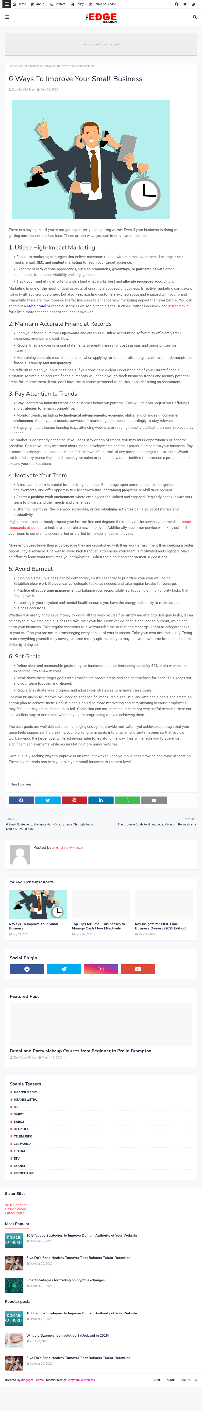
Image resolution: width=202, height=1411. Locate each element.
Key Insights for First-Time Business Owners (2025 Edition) (160, 926)
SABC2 (19, 1122)
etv (17, 1158)
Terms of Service (105, 4)
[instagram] (193, 4)
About (40, 4)
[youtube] (138, 969)
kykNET (20, 1166)
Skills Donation (16, 1205)
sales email (36, 306)
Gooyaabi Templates (81, 1380)
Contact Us (189, 1380)
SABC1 (19, 1114)
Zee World (22, 1144)
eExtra (19, 1151)
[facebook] (177, 4)
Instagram (176, 306)
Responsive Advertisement (101, 44)
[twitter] (185, 4)
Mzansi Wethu (25, 1099)
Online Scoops (16, 1209)
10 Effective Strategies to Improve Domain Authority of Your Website (81, 1235)
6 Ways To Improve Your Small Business (33, 926)
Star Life (21, 1129)
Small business (29, 66)
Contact (60, 4)
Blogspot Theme (32, 1380)
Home (22, 4)
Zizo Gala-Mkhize (23, 89)
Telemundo (23, 1136)
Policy (80, 4)
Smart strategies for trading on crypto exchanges (65, 1280)
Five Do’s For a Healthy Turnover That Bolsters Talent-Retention (78, 1258)
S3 (15, 1107)
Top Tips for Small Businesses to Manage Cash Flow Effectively (98, 926)
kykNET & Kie (24, 1173)
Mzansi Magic (25, 1092)
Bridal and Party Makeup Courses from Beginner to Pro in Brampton (81, 1051)
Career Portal (15, 1213)
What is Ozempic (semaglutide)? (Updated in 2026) (67, 1335)
